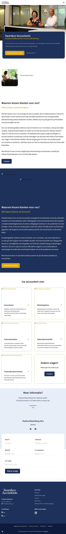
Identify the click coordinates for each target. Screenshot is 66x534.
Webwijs (46, 531)
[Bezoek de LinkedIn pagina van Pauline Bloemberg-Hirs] (35, 429)
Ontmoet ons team (11, 265)
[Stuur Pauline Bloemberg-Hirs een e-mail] (31, 429)
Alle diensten (30, 53)
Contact (7, 161)
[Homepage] (5, 2)
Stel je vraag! (12, 471)
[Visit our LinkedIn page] (36, 513)
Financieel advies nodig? (14, 53)
